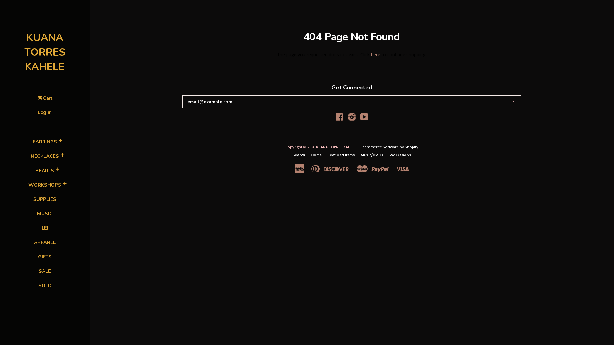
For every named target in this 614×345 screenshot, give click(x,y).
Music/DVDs (372, 154)
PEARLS (44, 170)
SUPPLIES (44, 199)
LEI (45, 228)
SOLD (44, 285)
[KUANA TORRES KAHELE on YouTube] (364, 118)
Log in (45, 112)
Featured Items (341, 154)
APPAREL (45, 242)
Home (316, 154)
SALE (45, 271)
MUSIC (44, 214)
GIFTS (44, 257)
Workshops (400, 154)
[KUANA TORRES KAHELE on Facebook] (339, 118)
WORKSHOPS (44, 185)
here (375, 54)
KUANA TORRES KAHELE (44, 52)
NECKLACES (45, 156)
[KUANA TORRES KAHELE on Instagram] (352, 118)
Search (298, 154)
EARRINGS (45, 142)
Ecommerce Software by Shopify (389, 146)
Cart (47, 98)
